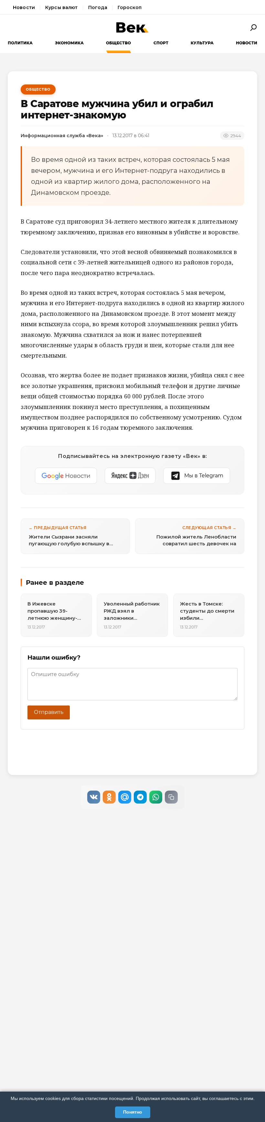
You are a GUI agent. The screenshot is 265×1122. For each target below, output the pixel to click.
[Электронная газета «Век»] (132, 27)
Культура (202, 42)
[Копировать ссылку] (171, 797)
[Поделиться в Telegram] (140, 797)
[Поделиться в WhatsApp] (155, 797)
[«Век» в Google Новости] (66, 476)
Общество (118, 42)
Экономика (69, 42)
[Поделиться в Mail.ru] (124, 797)
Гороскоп (130, 7)
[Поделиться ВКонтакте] (93, 797)
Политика (20, 42)
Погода (98, 7)
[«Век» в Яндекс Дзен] (130, 476)
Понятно (132, 1112)
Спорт (161, 42)
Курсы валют (61, 7)
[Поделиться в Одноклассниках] (109, 797)
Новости (24, 7)
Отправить (48, 712)
